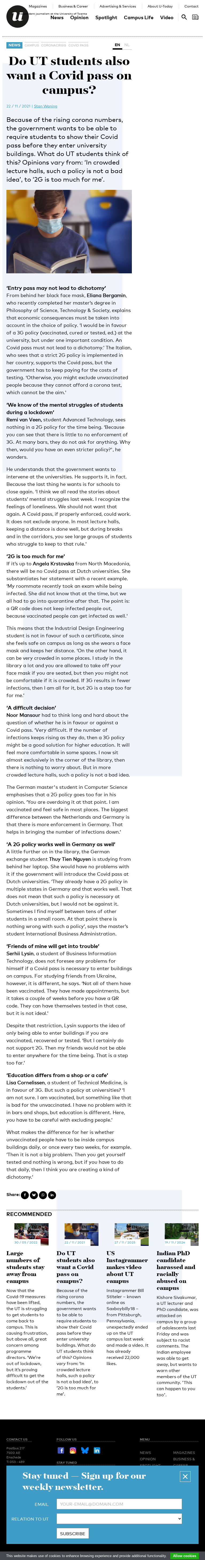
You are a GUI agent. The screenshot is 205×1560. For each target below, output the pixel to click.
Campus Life (138, 17)
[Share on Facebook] (25, 1195)
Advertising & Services (118, 6)
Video (167, 17)
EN (117, 44)
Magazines (38, 6)
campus (32, 45)
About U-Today (160, 6)
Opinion (79, 17)
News (57, 17)
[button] (185, 1476)
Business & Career (73, 6)
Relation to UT (30, 1519)
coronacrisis (53, 45)
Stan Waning (45, 106)
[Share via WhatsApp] (43, 1195)
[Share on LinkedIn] (52, 1195)
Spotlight (106, 17)
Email (42, 1504)
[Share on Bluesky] (34, 1195)
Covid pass (78, 45)
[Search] (195, 17)
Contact (191, 6)
